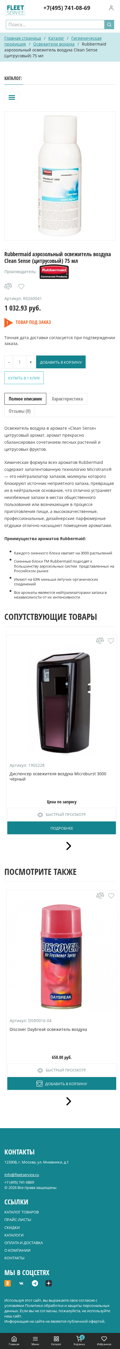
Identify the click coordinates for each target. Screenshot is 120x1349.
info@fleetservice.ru (21, 1174)
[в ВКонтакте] (21, 1284)
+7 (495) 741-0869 (19, 1182)
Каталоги (14, 1235)
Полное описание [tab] (25, 399)
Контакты (14, 1257)
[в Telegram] (35, 1284)
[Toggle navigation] (11, 97)
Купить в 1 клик (24, 378)
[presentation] (66, 846)
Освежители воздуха (54, 44)
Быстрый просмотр (66, 814)
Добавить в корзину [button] (66, 1083)
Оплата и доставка (23, 1242)
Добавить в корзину (61, 362)
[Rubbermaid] (54, 271)
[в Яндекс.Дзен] (48, 1284)
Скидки (12, 1227)
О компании (17, 1250)
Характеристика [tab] (67, 399)
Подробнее (61, 828)
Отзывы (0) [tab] (20, 411)
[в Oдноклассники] (7, 1284)
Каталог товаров (21, 1212)
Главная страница (22, 38)
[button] (21, 286)
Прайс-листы (17, 1219)
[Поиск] (109, 24)
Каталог (56, 38)
